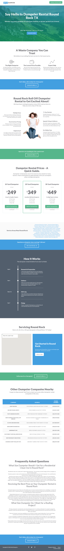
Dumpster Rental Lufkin (39, 235)
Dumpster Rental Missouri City (48, 229)
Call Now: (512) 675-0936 (55, 2)
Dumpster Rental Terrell (40, 227)
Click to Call (39, 354)
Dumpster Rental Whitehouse (54, 234)
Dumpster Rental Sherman (41, 234)
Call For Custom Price (11, 206)
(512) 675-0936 (32, 33)
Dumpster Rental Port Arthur (41, 224)
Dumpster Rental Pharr (45, 232)
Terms (59, 547)
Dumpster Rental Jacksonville (52, 227)
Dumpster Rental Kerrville (46, 233)
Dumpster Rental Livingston (53, 225)
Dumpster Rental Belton (47, 230)
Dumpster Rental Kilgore (53, 224)
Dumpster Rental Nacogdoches (51, 237)
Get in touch (57, 548)
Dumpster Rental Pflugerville (40, 225)
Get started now (31, 245)
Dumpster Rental (52, 547)
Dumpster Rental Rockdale (39, 228)
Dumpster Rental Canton (50, 228)
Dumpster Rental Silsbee (50, 235)
